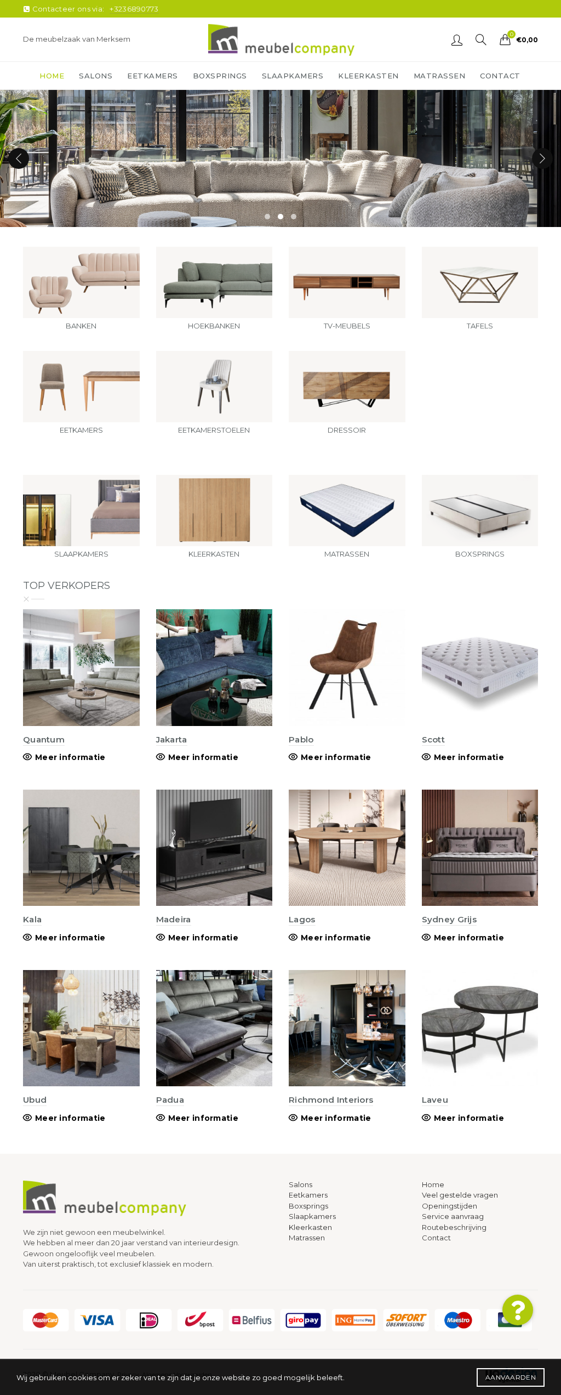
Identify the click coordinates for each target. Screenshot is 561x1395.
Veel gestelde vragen (460, 1194)
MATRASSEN (440, 75)
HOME (51, 75)
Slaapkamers (312, 1216)
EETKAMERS (152, 75)
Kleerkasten (310, 1227)
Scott (433, 739)
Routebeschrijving (454, 1227)
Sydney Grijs (449, 919)
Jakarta (171, 739)
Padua (170, 1100)
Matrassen (307, 1237)
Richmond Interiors (331, 1100)
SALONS (95, 75)
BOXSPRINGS (220, 75)
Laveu (435, 1100)
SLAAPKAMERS (293, 75)
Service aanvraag (453, 1216)
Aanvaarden (510, 1377)
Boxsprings (308, 1205)
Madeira (173, 919)
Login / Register (457, 39)
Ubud (35, 1100)
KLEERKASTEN (368, 75)
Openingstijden (449, 1205)
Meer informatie (70, 757)
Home (433, 1184)
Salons (300, 1184)
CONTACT (500, 75)
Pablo (301, 739)
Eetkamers (308, 1194)
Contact (436, 1237)
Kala (32, 919)
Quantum (44, 739)
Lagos (302, 919)
